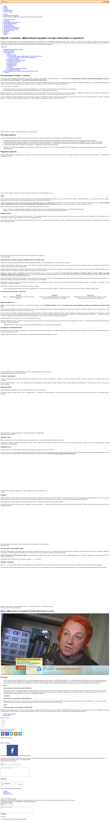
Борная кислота (11, 54)
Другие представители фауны (11, 28)
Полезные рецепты (9, 50)
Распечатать (8, 715)
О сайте (6, 791)
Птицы (5, 34)
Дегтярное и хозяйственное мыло (16, 60)
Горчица (10, 67)
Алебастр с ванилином (13, 61)
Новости (6, 33)
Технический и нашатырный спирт (17, 68)
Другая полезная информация (11, 15)
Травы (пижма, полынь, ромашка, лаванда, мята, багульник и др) (24, 56)
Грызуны (6, 9)
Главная (6, 14)
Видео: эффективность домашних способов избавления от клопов (21, 71)
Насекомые (6, 31)
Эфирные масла (11, 64)
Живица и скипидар (13, 69)
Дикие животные (8, 11)
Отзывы (6, 72)
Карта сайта (7, 792)
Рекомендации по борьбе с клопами (13, 49)
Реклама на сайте (8, 793)
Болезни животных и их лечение (12, 22)
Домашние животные (9, 26)
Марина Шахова (11, 713)
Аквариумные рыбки (9, 19)
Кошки (5, 6)
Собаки (5, 7)
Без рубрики (7, 20)
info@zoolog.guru (31, 801)
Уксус (9, 53)
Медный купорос (12, 62)
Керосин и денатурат (13, 58)
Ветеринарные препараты (10, 23)
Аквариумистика (8, 10)
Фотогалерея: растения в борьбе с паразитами (23, 57)
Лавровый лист (11, 65)
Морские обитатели (9, 30)
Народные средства (9, 52)
